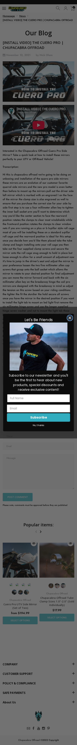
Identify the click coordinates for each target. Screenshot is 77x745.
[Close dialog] (70, 318)
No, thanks (38, 425)
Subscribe (38, 417)
